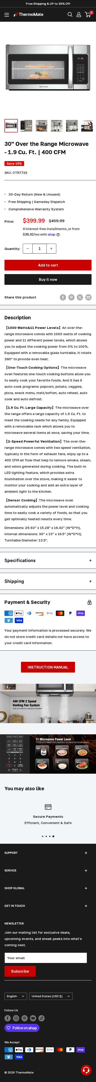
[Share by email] (88, 297)
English (12, 996)
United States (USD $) (47, 996)
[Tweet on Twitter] (80, 297)
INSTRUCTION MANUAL (48, 667)
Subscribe (20, 971)
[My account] (79, 14)
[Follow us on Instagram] (16, 1018)
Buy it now (48, 279)
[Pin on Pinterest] (71, 297)
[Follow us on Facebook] (7, 1018)
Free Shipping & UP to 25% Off (48, 3)
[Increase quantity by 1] (51, 248)
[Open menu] (6, 15)
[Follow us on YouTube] (33, 1018)
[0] (88, 14)
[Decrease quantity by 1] (27, 248)
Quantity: (12, 249)
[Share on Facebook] (63, 297)
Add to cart (48, 265)
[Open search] (70, 14)
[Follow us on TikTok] (41, 1018)
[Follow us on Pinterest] (24, 1018)
